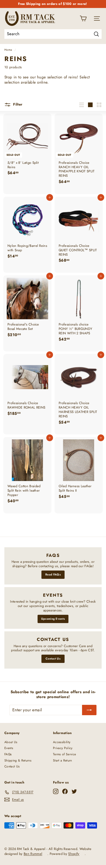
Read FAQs (53, 574)
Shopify (73, 853)
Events (8, 748)
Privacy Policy (63, 748)
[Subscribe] (89, 710)
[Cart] (83, 18)
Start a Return (62, 760)
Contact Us (53, 658)
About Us (10, 742)
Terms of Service (64, 754)
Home (8, 50)
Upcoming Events (53, 619)
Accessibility (61, 742)
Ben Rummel (33, 853)
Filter (17, 104)
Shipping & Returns (17, 760)
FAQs (8, 754)
